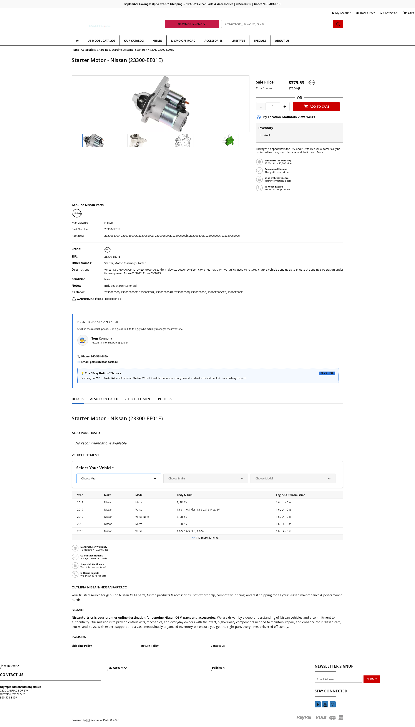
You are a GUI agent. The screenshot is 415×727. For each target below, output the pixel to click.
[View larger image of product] (93, 140)
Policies (217, 668)
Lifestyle (238, 41)
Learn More (316, 152)
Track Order (367, 13)
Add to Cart (319, 106)
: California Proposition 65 (99, 298)
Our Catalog (134, 41)
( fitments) (207, 537)
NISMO (157, 41)
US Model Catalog (101, 41)
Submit (372, 679)
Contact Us (389, 13)
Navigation (8, 665)
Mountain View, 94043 (298, 117)
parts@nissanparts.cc (104, 362)
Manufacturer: (81, 222)
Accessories (213, 41)
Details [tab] (78, 399)
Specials (260, 41)
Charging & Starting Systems (115, 50)
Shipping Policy (82, 646)
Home (75, 50)
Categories (88, 50)
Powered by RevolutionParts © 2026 (95, 720)
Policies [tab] (165, 399)
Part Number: (80, 229)
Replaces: (78, 236)
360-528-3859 (99, 356)
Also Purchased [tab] (104, 399)
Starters (140, 50)
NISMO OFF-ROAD (183, 41)
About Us (282, 41)
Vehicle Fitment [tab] (138, 399)
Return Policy (150, 646)
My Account (342, 13)
